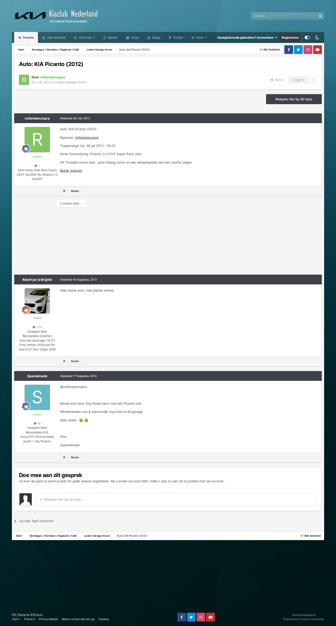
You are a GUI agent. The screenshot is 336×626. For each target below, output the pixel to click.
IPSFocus (36, 614)
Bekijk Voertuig (71, 170)
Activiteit (85, 37)
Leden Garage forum (70, 82)
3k (39, 423)
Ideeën (112, 37)
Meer (200, 37)
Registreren (290, 37)
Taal (15, 619)
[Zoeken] (320, 16)
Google (306, 16)
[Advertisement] (97, 243)
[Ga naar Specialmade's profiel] (37, 397)
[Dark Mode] (317, 37)
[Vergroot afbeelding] (81, 420)
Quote (75, 191)
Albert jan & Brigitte (37, 279)
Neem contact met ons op (78, 619)
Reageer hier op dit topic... (63, 499)
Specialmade (37, 376)
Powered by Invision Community (303, 619)
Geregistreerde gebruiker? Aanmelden (246, 37)
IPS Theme (19, 614)
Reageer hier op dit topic (293, 99)
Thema (28, 619)
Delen (278, 80)
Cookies (104, 619)
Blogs (156, 37)
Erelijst (178, 37)
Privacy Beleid (48, 619)
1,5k (38, 327)
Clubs (134, 37)
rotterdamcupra (37, 118)
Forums (28, 37)
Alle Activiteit (56, 37)
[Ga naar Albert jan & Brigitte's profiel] (37, 300)
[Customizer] (307, 37)
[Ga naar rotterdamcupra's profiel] (24, 80)
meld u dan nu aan (164, 481)
